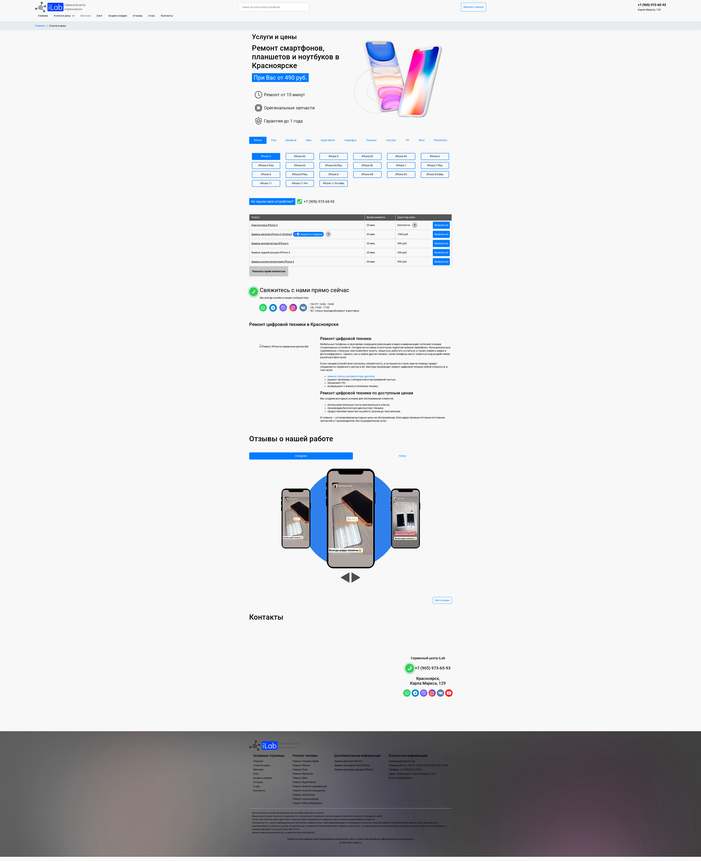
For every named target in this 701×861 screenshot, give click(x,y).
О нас (151, 15)
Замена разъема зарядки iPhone (353, 769)
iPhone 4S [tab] (299, 156)
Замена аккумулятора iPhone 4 (269, 243)
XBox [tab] (422, 140)
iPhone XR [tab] (367, 174)
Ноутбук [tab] (391, 140)
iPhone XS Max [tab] (434, 174)
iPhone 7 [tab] (401, 165)
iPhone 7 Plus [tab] (435, 165)
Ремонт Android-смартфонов (309, 786)
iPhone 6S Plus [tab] (333, 165)
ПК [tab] (407, 140)
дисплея (369, 376)
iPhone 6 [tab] (435, 156)
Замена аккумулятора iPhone (351, 765)
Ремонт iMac (300, 778)
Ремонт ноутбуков (304, 794)
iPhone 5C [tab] (367, 156)
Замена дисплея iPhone (348, 761)
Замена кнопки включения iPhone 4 (272, 261)
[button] (64, 15)
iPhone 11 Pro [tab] (300, 183)
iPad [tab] (273, 140)
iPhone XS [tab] (401, 174)
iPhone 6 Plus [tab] (266, 165)
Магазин (258, 769)
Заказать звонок (473, 7)
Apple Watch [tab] (328, 140)
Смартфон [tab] (350, 140)
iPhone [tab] (258, 140)
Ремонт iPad (300, 769)
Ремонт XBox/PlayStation (307, 803)
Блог (99, 15)
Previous (345, 577)
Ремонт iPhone (301, 765)
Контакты (167, 15)
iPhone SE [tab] (367, 165)
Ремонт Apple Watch (304, 782)
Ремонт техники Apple (306, 761)
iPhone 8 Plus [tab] (299, 174)
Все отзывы (442, 600)
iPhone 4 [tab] (266, 156)
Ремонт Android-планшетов (309, 790)
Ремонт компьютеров (306, 799)
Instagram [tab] (301, 456)
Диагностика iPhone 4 (264, 225)
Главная (44, 15)
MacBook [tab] (291, 140)
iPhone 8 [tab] (266, 174)
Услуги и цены (261, 765)
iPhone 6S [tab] (299, 165)
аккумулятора (354, 376)
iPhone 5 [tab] (333, 156)
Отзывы (138, 15)
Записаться (441, 225)
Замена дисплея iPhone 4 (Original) (271, 234)
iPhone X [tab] (334, 174)
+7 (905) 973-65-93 (319, 201)
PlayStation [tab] (440, 140)
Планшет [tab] (371, 140)
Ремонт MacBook (303, 773)
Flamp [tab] (402, 456)
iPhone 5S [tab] (401, 156)
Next (356, 577)
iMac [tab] (308, 140)
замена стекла (336, 376)
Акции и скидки (117, 15)
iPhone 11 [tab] (266, 183)
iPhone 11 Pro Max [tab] (333, 183)
